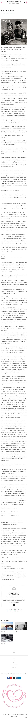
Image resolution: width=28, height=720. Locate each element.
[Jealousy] (21, 626)
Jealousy (17, 631)
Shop (14, 662)
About (14, 660)
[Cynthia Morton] (14, 2)
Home (14, 658)
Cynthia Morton (11, 12)
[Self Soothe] (7, 626)
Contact (14, 667)
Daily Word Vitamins (5, 8)
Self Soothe (3, 631)
